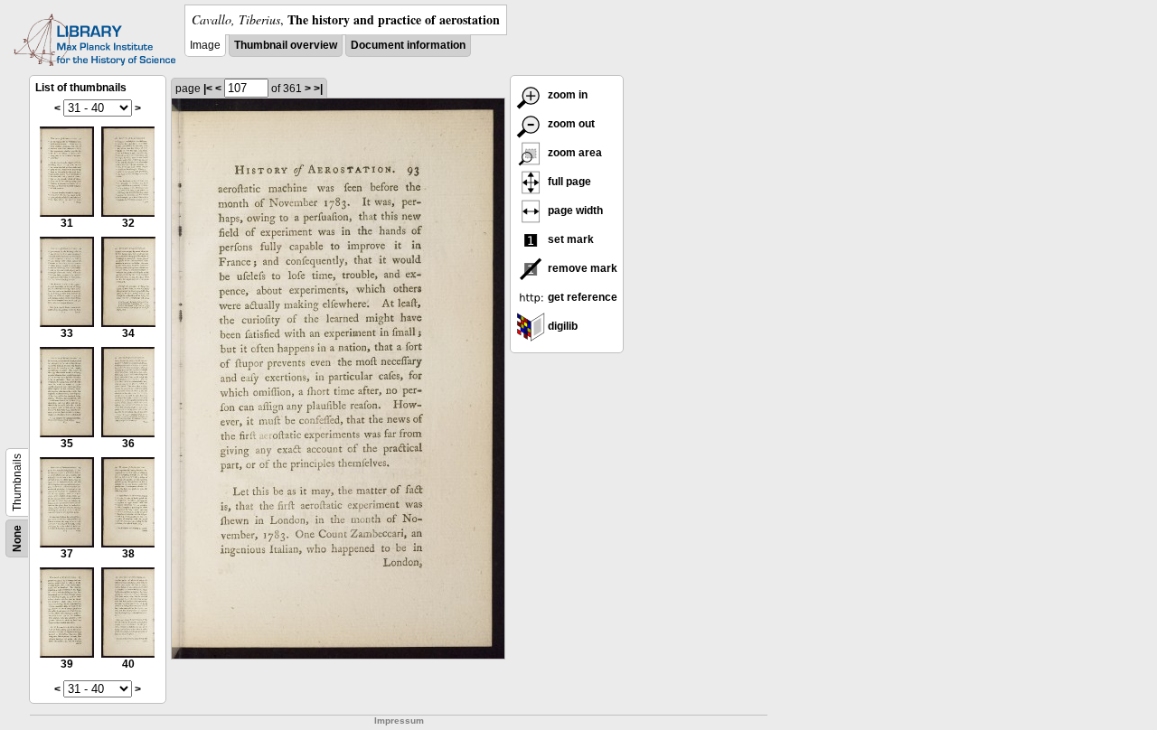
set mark (569, 239)
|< (207, 88)
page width (574, 210)
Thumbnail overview (285, 45)
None (17, 538)
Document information (408, 45)
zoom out (570, 123)
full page (568, 181)
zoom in (566, 95)
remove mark (581, 268)
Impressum (399, 720)
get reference (581, 297)
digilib (561, 326)
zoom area (573, 152)
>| (318, 88)
